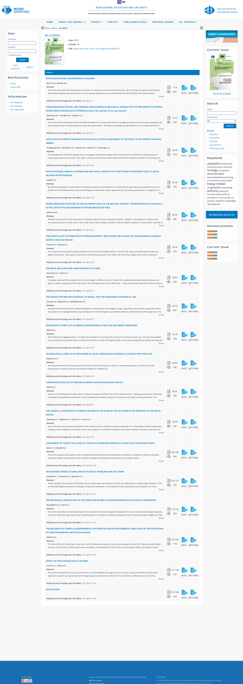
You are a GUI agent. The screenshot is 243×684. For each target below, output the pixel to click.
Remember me (15, 55)
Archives (54, 28)
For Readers (17, 102)
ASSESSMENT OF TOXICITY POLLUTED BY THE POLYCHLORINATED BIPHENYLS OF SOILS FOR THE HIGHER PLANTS (100, 443)
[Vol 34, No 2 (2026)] (222, 89)
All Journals (187, 22)
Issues (95, 22)
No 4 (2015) (63, 28)
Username (12, 39)
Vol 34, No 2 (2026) (222, 93)
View (13, 83)
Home (50, 22)
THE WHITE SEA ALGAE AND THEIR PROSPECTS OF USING (73, 268)
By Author (215, 137)
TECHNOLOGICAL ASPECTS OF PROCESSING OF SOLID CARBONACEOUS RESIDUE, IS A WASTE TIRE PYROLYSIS (99, 354)
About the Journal (71, 22)
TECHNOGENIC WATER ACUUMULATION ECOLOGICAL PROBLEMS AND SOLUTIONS (85, 472)
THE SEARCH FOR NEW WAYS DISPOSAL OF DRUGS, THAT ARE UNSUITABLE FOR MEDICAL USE (91, 297)
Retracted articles (222, 214)
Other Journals (217, 148)
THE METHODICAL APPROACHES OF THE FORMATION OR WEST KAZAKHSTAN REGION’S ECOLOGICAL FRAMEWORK (101, 500)
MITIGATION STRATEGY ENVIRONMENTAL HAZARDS (70, 78)
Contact (112, 22)
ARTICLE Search (95, 680)
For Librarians (17, 109)
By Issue (214, 134)
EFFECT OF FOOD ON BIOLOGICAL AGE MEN (67, 561)
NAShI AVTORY (53, 589)
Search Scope (212, 117)
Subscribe (16, 87)
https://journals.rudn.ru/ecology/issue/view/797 (96, 48)
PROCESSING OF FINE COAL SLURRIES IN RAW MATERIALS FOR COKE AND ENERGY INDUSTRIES (91, 325)
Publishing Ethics (135, 22)
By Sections (215, 144)
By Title (213, 141)
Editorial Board (162, 22)
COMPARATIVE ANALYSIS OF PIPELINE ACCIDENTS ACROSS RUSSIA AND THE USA (84, 382)
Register (29, 67)
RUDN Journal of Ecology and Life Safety (121, 10)
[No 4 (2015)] (54, 63)
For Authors (17, 106)
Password (11, 47)
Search (209, 109)
